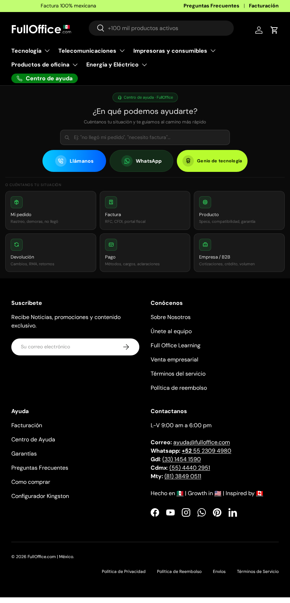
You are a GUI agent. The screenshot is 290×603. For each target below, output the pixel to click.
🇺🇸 (217, 493)
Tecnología (26, 50)
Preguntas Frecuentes (211, 5)
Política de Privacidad (124, 571)
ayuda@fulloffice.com (201, 442)
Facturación (264, 5)
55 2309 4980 (206, 450)
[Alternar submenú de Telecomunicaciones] (122, 50)
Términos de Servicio (258, 571)
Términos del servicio (178, 373)
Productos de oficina (40, 64)
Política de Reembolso (179, 571)
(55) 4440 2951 (189, 467)
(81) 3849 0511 (182, 476)
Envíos (219, 571)
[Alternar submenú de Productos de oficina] (75, 64)
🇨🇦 (259, 493)
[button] (50, 210)
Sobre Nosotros (171, 317)
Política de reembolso (179, 388)
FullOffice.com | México (50, 556)
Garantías (24, 453)
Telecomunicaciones (87, 50)
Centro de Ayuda (33, 439)
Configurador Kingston (40, 496)
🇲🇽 (180, 493)
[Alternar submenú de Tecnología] (47, 50)
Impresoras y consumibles (170, 50)
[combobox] (161, 28)
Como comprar (30, 482)
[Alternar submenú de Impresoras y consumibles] (213, 50)
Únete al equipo (171, 331)
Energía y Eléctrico (112, 64)
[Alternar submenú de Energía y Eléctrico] (144, 64)
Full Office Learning (176, 345)
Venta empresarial (174, 359)
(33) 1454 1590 (181, 459)
